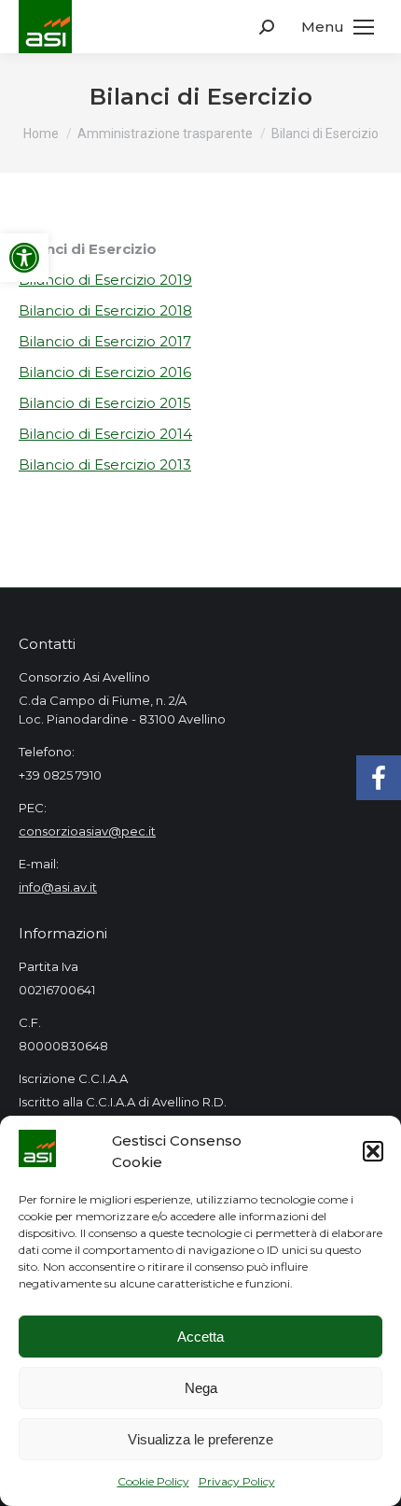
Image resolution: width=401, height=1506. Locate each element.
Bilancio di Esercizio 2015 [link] (105, 403)
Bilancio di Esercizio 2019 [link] (105, 280)
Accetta (200, 1336)
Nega (201, 1388)
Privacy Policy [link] (237, 1481)
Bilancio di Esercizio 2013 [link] (105, 464)
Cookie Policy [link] (153, 1481)
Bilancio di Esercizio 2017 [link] (105, 341)
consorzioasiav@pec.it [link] (87, 830)
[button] (373, 1151)
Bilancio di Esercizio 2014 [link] (105, 434)
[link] (24, 257)
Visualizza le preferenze (200, 1439)
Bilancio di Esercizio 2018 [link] (105, 310)
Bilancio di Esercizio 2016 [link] (105, 372)
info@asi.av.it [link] (58, 887)
